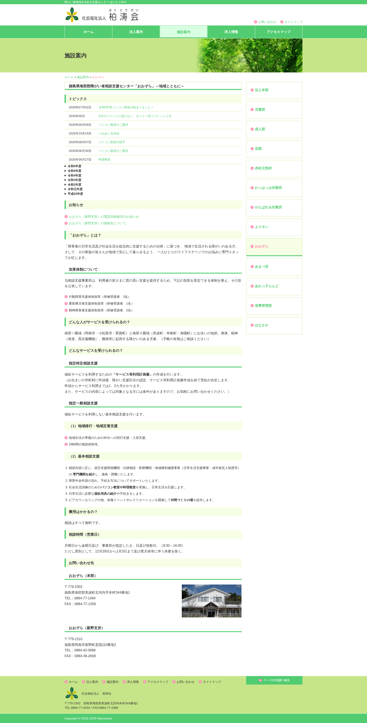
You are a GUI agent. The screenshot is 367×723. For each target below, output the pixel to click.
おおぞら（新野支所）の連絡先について (97, 223)
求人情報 (231, 32)
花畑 (258, 148)
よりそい (261, 227)
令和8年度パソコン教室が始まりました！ (126, 107)
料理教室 (104, 159)
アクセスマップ (279, 32)
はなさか (261, 325)
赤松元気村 (263, 168)
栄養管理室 (263, 305)
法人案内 (136, 32)
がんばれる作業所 (268, 207)
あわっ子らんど (267, 286)
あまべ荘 (261, 266)
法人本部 (261, 90)
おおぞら (261, 246)
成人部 (260, 129)
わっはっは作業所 (268, 187)
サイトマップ (293, 21)
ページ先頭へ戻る (274, 680)
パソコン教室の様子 (112, 142)
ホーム (88, 32)
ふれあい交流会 (109, 133)
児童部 (260, 109)
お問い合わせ (267, 21)
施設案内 (184, 32)
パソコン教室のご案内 (113, 124)
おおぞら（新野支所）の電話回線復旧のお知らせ (104, 216)
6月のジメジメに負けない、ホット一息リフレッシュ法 (135, 116)
